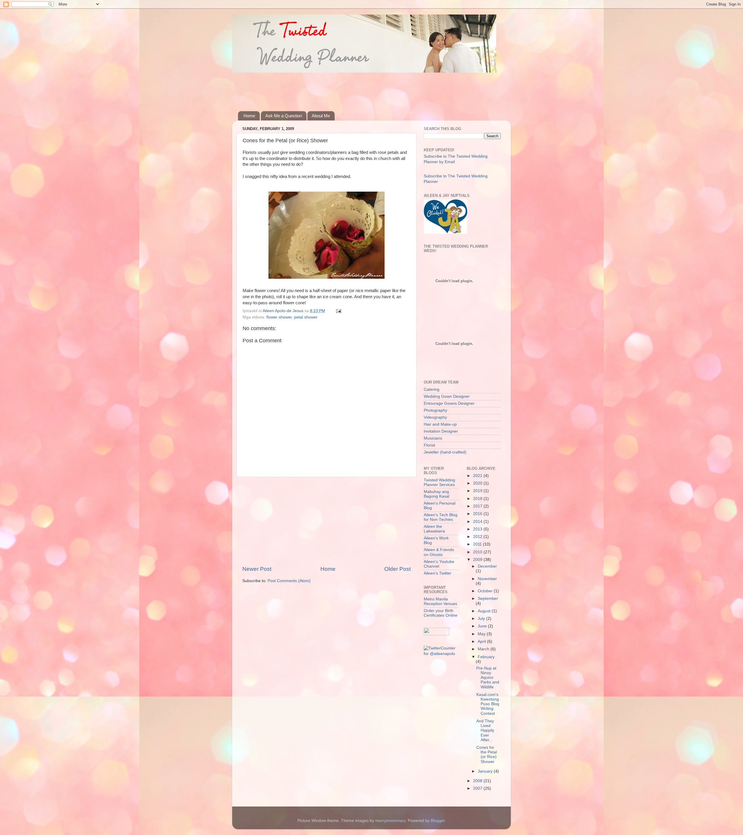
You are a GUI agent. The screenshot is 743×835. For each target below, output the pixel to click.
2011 (478, 544)
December (487, 566)
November (487, 579)
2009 (478, 559)
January (486, 771)
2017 (478, 506)
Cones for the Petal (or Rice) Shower (486, 754)
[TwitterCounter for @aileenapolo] (441, 654)
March (484, 649)
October (486, 591)
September (488, 598)
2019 (478, 491)
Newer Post (256, 569)
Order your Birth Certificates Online (440, 613)
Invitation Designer (441, 431)
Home (249, 115)
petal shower (306, 317)
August (485, 611)
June (483, 626)
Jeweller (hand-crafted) (445, 452)
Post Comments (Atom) (289, 581)
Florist (429, 445)
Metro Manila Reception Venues (440, 601)
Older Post (397, 569)
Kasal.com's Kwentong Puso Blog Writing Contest (487, 704)
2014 (478, 521)
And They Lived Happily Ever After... (485, 730)
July (482, 618)
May (482, 634)
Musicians (433, 438)
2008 (478, 781)
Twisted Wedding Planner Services (439, 482)
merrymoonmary (390, 820)
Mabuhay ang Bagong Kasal (436, 494)
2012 (478, 537)
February (486, 657)
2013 (478, 529)
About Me (321, 115)
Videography (435, 417)
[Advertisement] (343, 88)
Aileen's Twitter (437, 573)
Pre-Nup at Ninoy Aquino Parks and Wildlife (487, 677)
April (482, 641)
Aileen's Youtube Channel (439, 563)
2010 (478, 552)
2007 (478, 788)
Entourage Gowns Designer (449, 403)
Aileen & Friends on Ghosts (439, 552)
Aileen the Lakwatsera (434, 528)
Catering (431, 389)
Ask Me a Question (283, 115)
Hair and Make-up (440, 424)
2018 (478, 498)
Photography (435, 410)
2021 (478, 476)
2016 (478, 514)
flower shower (279, 317)
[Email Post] (338, 311)
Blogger (438, 820)
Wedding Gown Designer (447, 396)
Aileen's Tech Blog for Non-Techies (440, 517)
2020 (478, 483)
